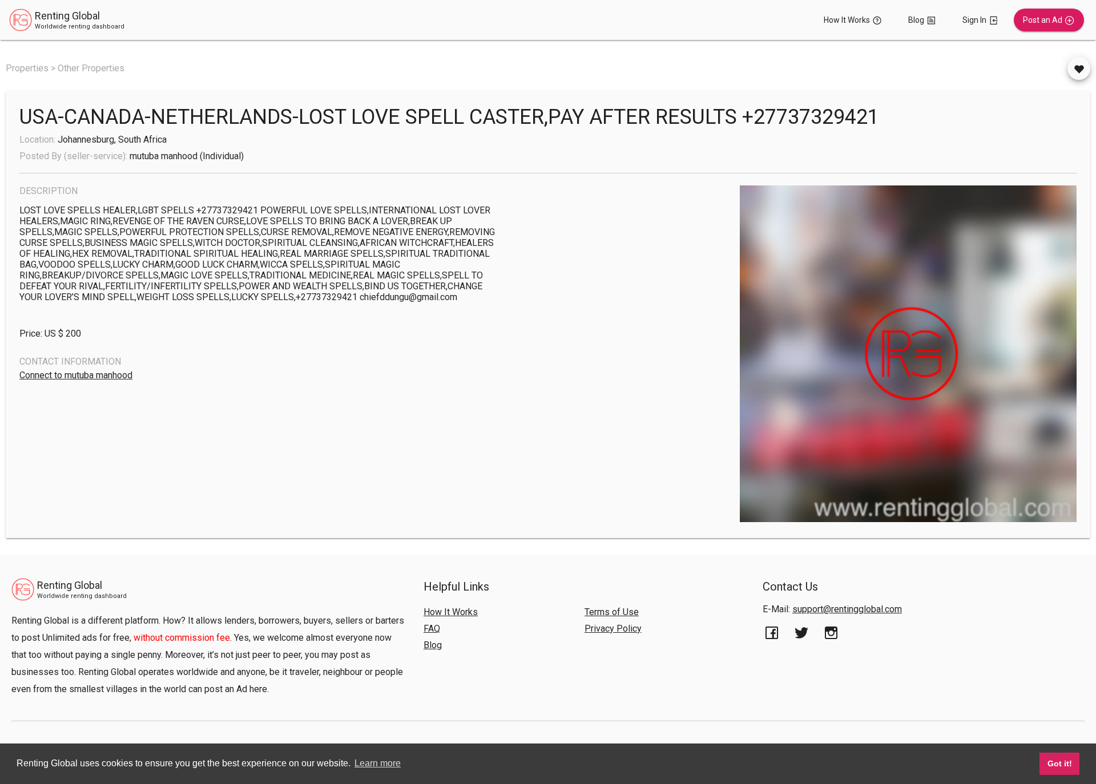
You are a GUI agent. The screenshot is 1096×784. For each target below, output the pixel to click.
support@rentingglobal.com (847, 609)
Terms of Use (612, 612)
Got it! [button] (1059, 763)
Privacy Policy (613, 628)
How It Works (451, 612)
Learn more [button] (377, 763)
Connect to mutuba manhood (75, 375)
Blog (433, 645)
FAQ (432, 628)
